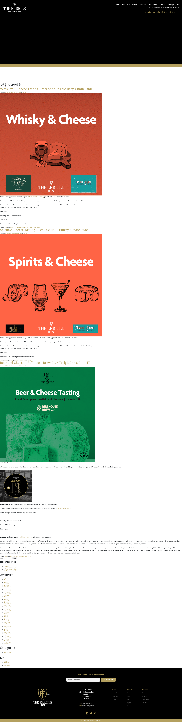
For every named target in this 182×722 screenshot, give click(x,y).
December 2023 (7, 623)
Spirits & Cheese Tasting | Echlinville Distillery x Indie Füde (44, 230)
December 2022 (7, 633)
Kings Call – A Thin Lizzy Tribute (11, 568)
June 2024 (6, 615)
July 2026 (6, 579)
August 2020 (6, 643)
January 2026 (7, 588)
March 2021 (6, 640)
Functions (153, 4)
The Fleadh (6, 566)
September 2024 (7, 610)
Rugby (129, 702)
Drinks (134, 4)
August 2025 (6, 595)
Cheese (11, 227)
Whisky (38, 227)
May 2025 (6, 599)
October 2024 (7, 609)
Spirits (25, 360)
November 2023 (7, 625)
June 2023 (6, 629)
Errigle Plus (173, 4)
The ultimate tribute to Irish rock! (11, 570)
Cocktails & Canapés (8, 565)
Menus (125, 4)
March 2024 (6, 619)
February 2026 (7, 586)
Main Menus (116, 693)
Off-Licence (145, 699)
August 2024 (6, 612)
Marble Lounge (22, 227)
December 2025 (7, 589)
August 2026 (6, 578)
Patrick (24, 92)
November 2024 (7, 608)
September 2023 (7, 626)
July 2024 (6, 613)
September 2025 (7, 593)
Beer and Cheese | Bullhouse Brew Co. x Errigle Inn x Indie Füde (47, 363)
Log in (5, 661)
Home (116, 4)
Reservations (131, 706)
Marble (29, 556)
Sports (162, 4)
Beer (11, 556)
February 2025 (7, 603)
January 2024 (7, 622)
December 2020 (7, 642)
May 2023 (6, 630)
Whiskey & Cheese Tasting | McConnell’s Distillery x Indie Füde (46, 89)
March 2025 (6, 602)
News (5, 227)
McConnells (29, 227)
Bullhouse (21, 556)
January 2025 (7, 605)
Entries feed (6, 662)
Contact (144, 696)
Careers (144, 693)
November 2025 (7, 591)
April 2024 (6, 618)
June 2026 (6, 581)
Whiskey (34, 227)
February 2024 (7, 620)
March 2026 (6, 585)
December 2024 (7, 606)
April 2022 (6, 636)
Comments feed (7, 664)
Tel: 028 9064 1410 (154, 7)
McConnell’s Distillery (36, 197)
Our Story (145, 702)
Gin (15, 360)
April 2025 (6, 601)
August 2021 (6, 639)
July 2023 (6, 628)
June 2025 (6, 598)
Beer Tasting (15, 556)
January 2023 (7, 632)
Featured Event (7, 652)
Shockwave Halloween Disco (10, 569)
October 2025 (7, 592)
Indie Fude (16, 227)
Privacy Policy (98, 720)
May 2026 (6, 582)
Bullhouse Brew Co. (64, 508)
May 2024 (6, 616)
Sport (128, 699)
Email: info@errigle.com (171, 7)
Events (143, 4)
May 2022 (6, 635)
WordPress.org (7, 665)
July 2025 (6, 596)
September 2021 (7, 638)
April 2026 (6, 583)
